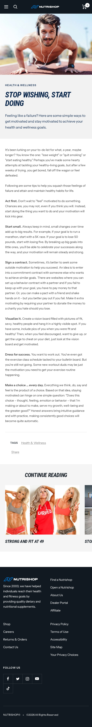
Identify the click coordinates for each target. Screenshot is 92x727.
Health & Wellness (20, 85)
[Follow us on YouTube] (37, 679)
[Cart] (84, 7)
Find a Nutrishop (61, 580)
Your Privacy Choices (64, 655)
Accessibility (58, 639)
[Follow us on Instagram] (27, 679)
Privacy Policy (59, 624)
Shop (6, 624)
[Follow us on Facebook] (8, 679)
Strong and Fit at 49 (24, 541)
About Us (56, 595)
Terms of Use (59, 632)
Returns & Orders (15, 639)
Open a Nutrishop (62, 587)
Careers (8, 632)
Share (15, 452)
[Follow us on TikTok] (8, 688)
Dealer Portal (59, 603)
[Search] (15, 7)
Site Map (56, 647)
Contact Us (10, 647)
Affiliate (55, 610)
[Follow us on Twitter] (17, 679)
